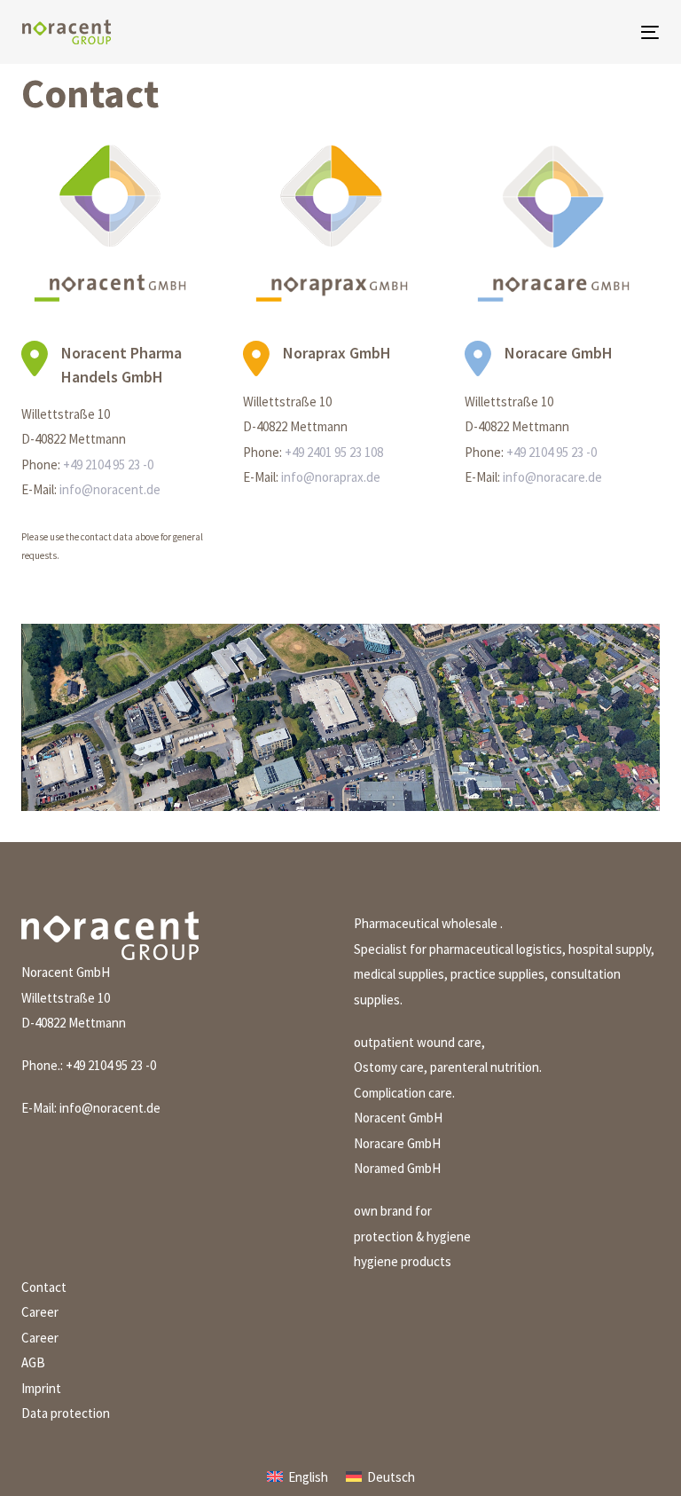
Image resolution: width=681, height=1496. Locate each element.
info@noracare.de (552, 476)
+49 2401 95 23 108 (334, 452)
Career (40, 1311)
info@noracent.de (109, 489)
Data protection (65, 1413)
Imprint (41, 1388)
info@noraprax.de (330, 476)
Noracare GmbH (397, 1143)
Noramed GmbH (397, 1168)
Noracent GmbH (398, 1117)
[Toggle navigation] (553, 32)
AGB (33, 1362)
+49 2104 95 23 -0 (108, 464)
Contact (44, 1287)
